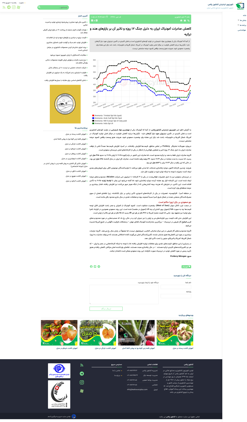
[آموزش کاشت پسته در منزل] (175, 333)
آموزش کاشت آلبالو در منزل (76, 181)
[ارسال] (184, 21)
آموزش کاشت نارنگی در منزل (75, 144)
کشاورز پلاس (170, 417)
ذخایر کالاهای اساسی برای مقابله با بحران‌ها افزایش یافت (65, 80)
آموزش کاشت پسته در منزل (76, 134)
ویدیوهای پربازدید (186, 315)
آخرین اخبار (82, 16)
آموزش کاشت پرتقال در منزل (75, 154)
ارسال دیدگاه (106, 309)
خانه (244, 15)
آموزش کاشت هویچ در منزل (76, 176)
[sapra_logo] (59, 394)
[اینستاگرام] (14, 8)
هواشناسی (242, 30)
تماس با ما (116, 370)
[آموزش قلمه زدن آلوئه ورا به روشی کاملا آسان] (136, 333)
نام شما (188, 282)
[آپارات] (18, 7)
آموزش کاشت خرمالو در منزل (75, 149)
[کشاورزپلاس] (240, 5)
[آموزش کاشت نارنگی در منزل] (98, 333)
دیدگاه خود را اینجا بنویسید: (148, 282)
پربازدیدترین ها (81, 128)
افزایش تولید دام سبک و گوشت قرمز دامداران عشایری (66, 42)
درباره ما (117, 375)
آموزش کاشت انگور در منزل (76, 171)
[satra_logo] (59, 370)
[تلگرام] (8, 8)
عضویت (21, 3)
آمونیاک (185, 267)
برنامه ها (242, 25)
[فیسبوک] (91, 267)
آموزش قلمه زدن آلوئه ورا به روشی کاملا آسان (70, 139)
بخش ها (242, 20)
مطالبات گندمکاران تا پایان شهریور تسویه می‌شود (68, 55)
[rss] (4, 8)
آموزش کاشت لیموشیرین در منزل (73, 158)
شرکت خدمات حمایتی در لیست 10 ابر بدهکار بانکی (67, 68)
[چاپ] (180, 21)
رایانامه (188, 292)
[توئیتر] (94, 267)
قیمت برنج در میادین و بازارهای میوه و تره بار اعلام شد (66, 37)
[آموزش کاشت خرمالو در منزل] (59, 333)
